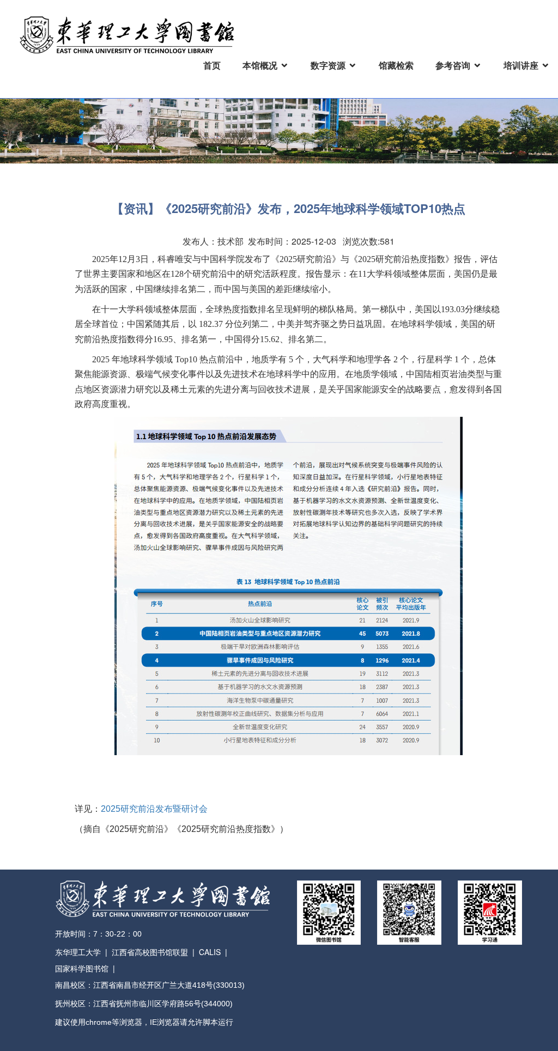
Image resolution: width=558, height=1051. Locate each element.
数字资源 (328, 65)
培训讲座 (521, 65)
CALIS (210, 951)
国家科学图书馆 (81, 968)
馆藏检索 (396, 65)
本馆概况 (259, 65)
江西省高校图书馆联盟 (150, 951)
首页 (212, 65)
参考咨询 (452, 65)
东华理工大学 (78, 951)
